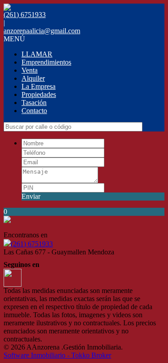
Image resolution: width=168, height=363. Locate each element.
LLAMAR (37, 54)
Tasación (34, 102)
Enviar (31, 196)
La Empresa (39, 86)
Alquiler (33, 78)
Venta (30, 70)
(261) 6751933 (32, 244)
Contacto (34, 110)
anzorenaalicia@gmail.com (42, 31)
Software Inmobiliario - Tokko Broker (57, 355)
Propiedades (39, 94)
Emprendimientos (46, 62)
